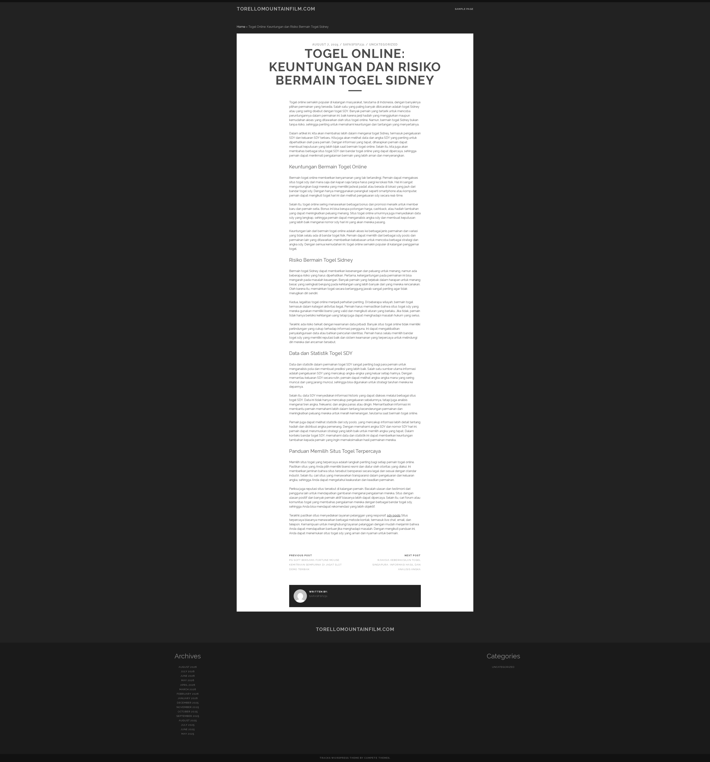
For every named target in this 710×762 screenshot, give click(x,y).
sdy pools (393, 515)
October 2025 (188, 711)
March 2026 (187, 689)
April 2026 (187, 685)
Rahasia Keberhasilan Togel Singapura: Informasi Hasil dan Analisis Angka (396, 565)
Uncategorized (383, 44)
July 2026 (188, 671)
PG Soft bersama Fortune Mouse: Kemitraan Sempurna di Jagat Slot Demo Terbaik (315, 565)
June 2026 (187, 675)
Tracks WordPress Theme (339, 757)
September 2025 (187, 716)
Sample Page (464, 9)
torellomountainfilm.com (276, 9)
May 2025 (187, 733)
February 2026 (188, 693)
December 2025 (188, 702)
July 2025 (188, 725)
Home (241, 26)
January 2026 (188, 698)
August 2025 (188, 720)
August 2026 (188, 667)
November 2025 (188, 707)
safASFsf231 (354, 44)
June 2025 (188, 729)
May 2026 (187, 680)
